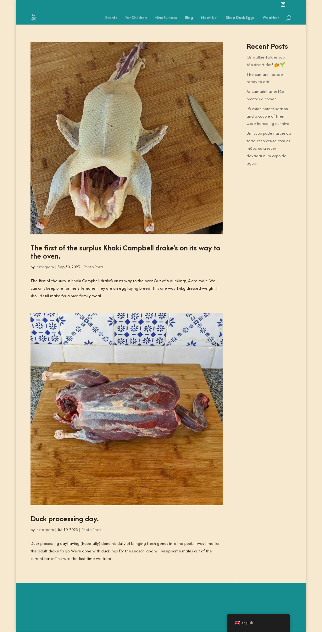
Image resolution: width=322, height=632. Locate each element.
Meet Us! (209, 17)
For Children (136, 17)
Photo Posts (93, 267)
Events (111, 17)
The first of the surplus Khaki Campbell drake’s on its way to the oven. (125, 251)
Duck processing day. (65, 518)
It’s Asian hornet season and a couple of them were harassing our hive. (268, 116)
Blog (189, 17)
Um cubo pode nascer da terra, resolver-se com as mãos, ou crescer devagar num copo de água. (269, 148)
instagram (45, 267)
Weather (271, 17)
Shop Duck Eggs (240, 17)
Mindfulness (166, 17)
